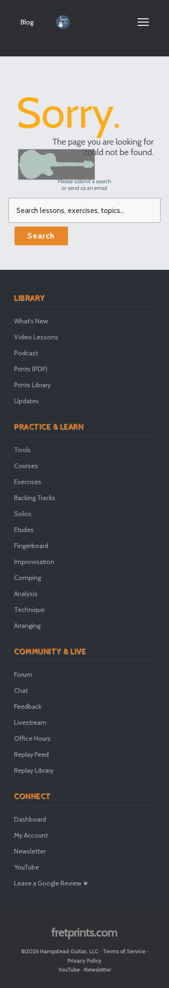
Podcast (26, 353)
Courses (26, 466)
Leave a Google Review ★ (51, 883)
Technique (29, 609)
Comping (27, 577)
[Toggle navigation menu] (143, 22)
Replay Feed (31, 754)
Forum (23, 674)
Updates (26, 401)
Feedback (27, 706)
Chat (21, 690)
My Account (31, 835)
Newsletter (30, 851)
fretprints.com (85, 932)
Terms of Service (124, 951)
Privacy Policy (84, 960)
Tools (22, 450)
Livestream (30, 722)
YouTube (26, 867)
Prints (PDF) (30, 369)
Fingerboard (31, 545)
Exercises (27, 482)
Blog (27, 22)
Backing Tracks (34, 498)
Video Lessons (36, 337)
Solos (22, 514)
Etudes (24, 529)
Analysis (26, 593)
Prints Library (32, 385)
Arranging (27, 625)
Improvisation (34, 561)
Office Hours (32, 738)
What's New (31, 321)
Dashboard (30, 819)
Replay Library (34, 770)
